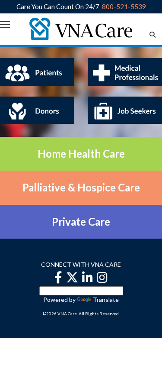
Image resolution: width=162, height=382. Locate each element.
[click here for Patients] (37, 70)
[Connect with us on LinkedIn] (87, 277)
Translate (106, 299)
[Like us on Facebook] (58, 277)
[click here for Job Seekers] (125, 109)
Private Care (81, 221)
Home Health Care (81, 153)
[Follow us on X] (72, 277)
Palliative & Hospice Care (81, 187)
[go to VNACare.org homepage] (81, 28)
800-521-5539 (124, 6)
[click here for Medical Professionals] (125, 70)
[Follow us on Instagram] (102, 277)
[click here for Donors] (37, 109)
